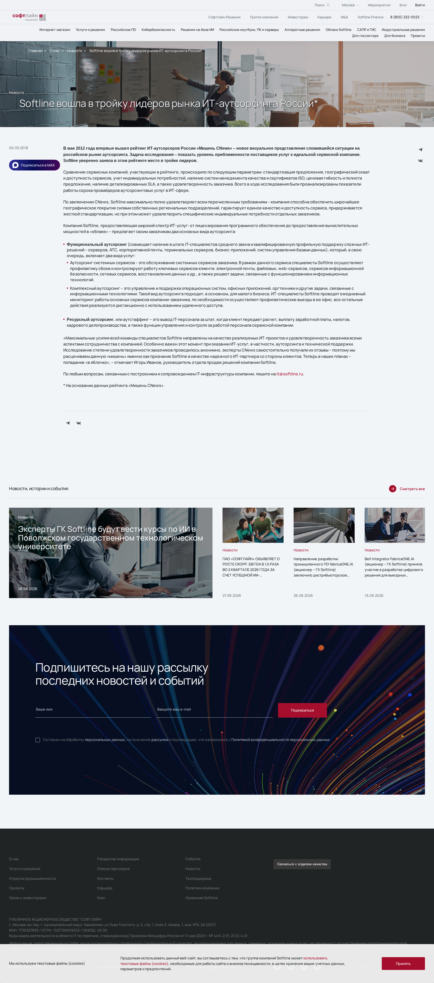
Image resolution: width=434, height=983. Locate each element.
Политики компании (202, 888)
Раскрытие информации (118, 858)
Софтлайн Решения (224, 17)
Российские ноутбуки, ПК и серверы (249, 29)
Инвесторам (298, 17)
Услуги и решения (90, 29)
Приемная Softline (201, 897)
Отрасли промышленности (32, 878)
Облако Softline (338, 29)
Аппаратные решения (302, 29)
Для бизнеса (394, 35)
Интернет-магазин (54, 29)
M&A (344, 17)
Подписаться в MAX (38, 165)
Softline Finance (371, 17)
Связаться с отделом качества (302, 864)
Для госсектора (365, 35)
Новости (74, 50)
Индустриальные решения (403, 29)
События (192, 858)
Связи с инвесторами (27, 897)
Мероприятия (379, 5)
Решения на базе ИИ (197, 29)
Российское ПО (123, 29)
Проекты (418, 35)
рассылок (159, 739)
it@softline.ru (290, 374)
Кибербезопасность (158, 29)
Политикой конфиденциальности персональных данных (280, 739)
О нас (55, 50)
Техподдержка (198, 878)
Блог (403, 5)
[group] (110, 553)
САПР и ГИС (366, 29)
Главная (35, 50)
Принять (403, 963)
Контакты (105, 878)
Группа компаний (264, 17)
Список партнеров (113, 868)
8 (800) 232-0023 (404, 17)
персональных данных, (105, 739)
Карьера (324, 17)
